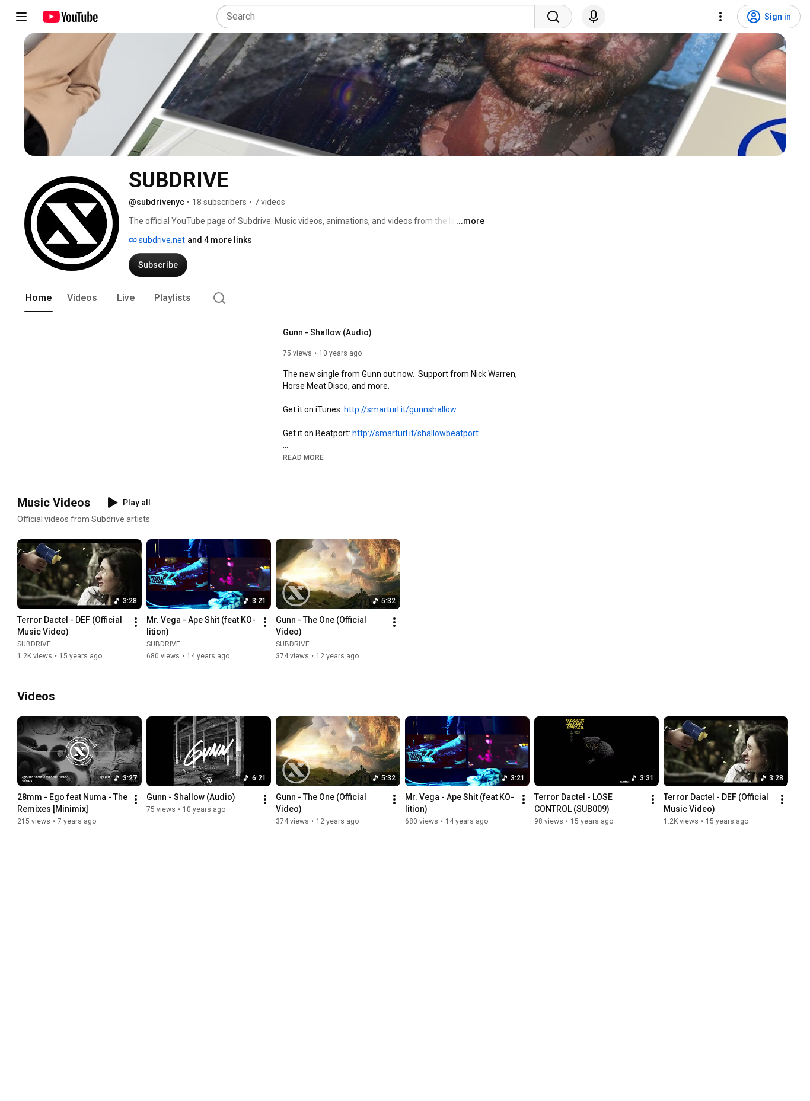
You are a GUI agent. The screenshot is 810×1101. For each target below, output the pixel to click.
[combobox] (379, 16)
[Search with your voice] (593, 16)
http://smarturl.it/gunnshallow (400, 409)
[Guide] (21, 16)
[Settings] (720, 16)
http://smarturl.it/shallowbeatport (415, 433)
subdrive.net (161, 240)
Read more (303, 457)
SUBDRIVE (34, 644)
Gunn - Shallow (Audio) (327, 332)
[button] (303, 457)
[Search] (553, 16)
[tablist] (405, 298)
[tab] (38, 298)
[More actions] (136, 622)
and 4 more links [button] (219, 240)
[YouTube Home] (69, 16)
